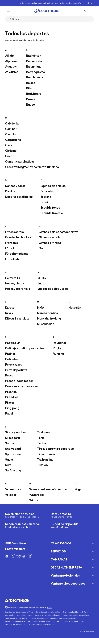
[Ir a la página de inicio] (46, 11)
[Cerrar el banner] (92, 3)
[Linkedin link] (30, 556)
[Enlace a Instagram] (24, 556)
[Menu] (8, 11)
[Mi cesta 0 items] (91, 11)
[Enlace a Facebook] (7, 556)
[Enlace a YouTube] (18, 556)
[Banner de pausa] (88, 3)
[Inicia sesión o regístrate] (84, 11)
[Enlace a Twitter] (13, 556)
